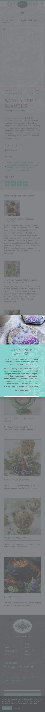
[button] (43, 317)
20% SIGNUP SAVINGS (21, 352)
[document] (22, 356)
